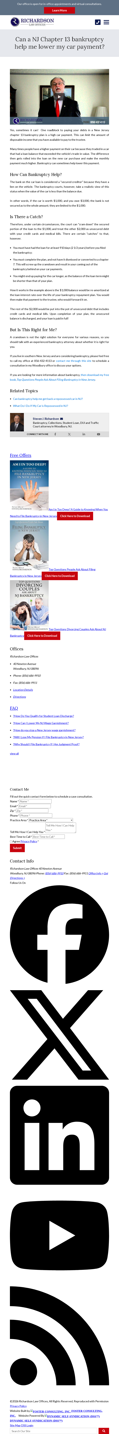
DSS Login (27, 1425)
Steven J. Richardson (46, 418)
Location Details (23, 689)
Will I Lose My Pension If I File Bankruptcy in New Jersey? (48, 737)
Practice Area (19, 820)
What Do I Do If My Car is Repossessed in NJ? (40, 405)
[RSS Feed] (59, 1384)
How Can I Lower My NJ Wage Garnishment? (41, 723)
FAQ (14, 708)
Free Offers (20, 455)
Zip (12, 810)
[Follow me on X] (69, 434)
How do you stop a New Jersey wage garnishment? (44, 730)
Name (14, 801)
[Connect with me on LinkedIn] (84, 434)
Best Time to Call (21, 836)
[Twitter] (59, 1083)
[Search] (104, 1431)
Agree (25, 841)
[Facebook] (59, 983)
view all (14, 753)
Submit (17, 848)
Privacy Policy (28, 841)
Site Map (15, 1425)
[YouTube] (59, 1284)
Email (14, 806)
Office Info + (95, 873)
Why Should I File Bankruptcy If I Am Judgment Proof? (46, 744)
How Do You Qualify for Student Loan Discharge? (43, 716)
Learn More (59, 10)
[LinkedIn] (59, 1183)
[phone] (98, 22)
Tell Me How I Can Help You (27, 832)
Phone (14, 815)
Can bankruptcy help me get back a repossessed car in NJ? (48, 398)
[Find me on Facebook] (55, 434)
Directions (19, 696)
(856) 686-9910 (54, 873)
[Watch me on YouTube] (98, 434)
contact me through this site (73, 360)
